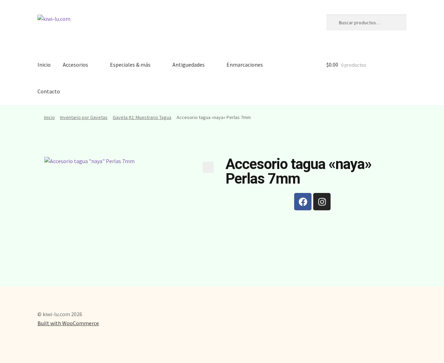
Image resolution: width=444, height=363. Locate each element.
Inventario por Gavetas (84, 117)
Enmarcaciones (245, 64)
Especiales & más (130, 64)
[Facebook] (302, 201)
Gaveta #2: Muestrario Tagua (142, 117)
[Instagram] (322, 201)
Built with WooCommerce (68, 323)
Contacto (48, 91)
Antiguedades (188, 64)
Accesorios (75, 64)
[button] (208, 167)
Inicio (44, 64)
